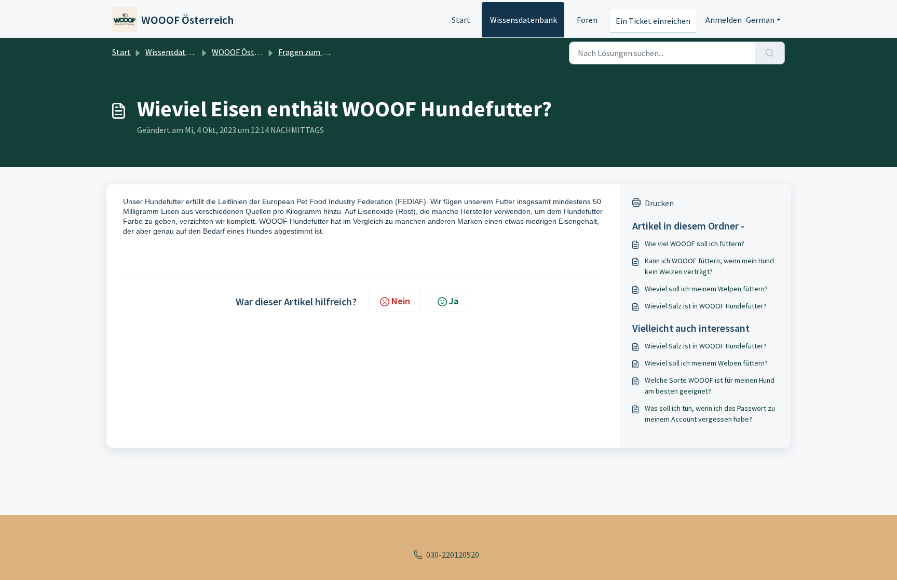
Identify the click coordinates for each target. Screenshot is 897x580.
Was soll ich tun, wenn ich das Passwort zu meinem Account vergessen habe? (710, 413)
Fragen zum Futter (311, 52)
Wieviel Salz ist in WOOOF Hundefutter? (706, 306)
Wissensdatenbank (523, 20)
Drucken (659, 203)
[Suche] (770, 53)
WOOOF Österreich (245, 52)
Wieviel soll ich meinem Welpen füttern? (706, 288)
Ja (453, 301)
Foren (587, 20)
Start (461, 20)
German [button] (760, 20)
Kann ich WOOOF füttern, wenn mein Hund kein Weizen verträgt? (709, 266)
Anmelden (723, 20)
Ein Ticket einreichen (653, 21)
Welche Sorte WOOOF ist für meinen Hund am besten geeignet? (709, 385)
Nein (400, 301)
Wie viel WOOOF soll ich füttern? (694, 243)
